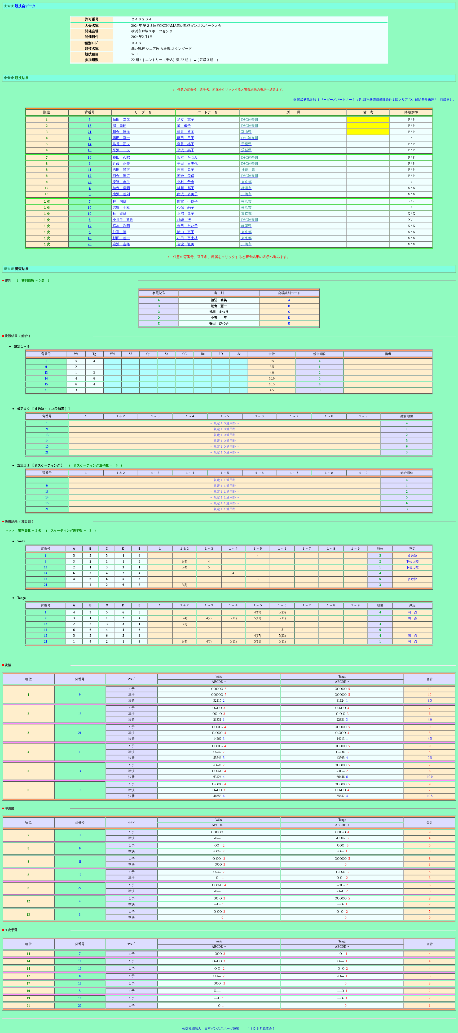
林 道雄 (119, 214)
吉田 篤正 (121, 170)
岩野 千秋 (121, 208)
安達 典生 (121, 182)
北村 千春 (185, 182)
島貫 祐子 (185, 144)
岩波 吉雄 (121, 244)
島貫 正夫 (121, 144)
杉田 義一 (121, 238)
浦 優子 (183, 126)
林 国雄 (119, 201)
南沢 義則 (121, 194)
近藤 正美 (121, 164)
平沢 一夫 (121, 150)
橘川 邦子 (185, 188)
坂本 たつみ (187, 157)
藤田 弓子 (185, 138)
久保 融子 (185, 208)
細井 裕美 (185, 132)
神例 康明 (121, 188)
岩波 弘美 (185, 244)
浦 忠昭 (119, 126)
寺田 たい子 (187, 226)
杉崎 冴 (183, 220)
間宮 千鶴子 (187, 201)
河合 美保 (185, 176)
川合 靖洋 (121, 132)
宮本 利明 (121, 226)
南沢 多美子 (187, 194)
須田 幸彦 (121, 120)
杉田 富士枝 (187, 238)
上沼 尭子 (185, 214)
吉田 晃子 (185, 170)
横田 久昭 (121, 157)
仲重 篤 (119, 232)
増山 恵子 (185, 232)
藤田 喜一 (121, 138)
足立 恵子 (185, 120)
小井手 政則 (122, 220)
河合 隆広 (121, 176)
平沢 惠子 (185, 150)
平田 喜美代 (187, 164)
